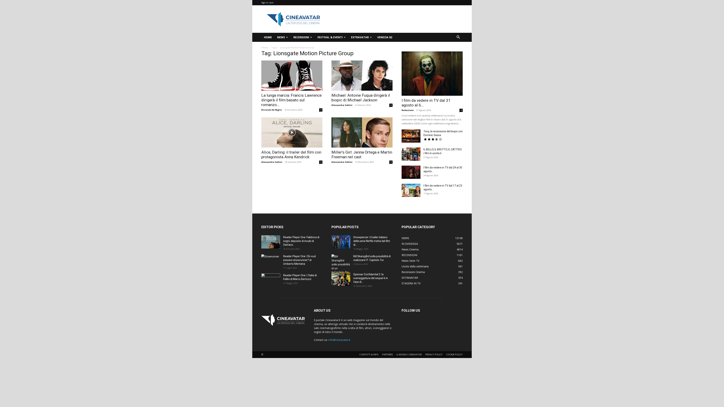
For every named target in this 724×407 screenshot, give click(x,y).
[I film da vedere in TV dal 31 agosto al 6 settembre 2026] (432, 73)
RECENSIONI (301, 37)
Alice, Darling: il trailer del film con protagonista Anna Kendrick (291, 154)
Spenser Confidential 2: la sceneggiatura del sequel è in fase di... (370, 278)
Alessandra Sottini (341, 105)
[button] (458, 37)
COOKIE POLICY (454, 354)
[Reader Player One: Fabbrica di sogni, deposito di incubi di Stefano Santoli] (270, 242)
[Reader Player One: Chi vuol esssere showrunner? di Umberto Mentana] (270, 261)
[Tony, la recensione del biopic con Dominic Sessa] (411, 136)
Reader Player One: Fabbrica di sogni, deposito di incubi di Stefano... (301, 241)
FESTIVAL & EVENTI (330, 37)
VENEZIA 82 (384, 37)
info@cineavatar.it (339, 340)
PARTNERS (387, 354)
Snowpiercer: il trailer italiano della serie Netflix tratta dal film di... (371, 241)
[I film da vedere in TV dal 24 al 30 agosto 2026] (411, 172)
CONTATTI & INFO (369, 354)
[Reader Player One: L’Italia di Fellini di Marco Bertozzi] (270, 280)
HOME (268, 37)
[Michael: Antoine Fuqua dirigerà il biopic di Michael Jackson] (362, 75)
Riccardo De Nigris (271, 109)
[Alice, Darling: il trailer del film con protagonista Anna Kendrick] (291, 132)
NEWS (281, 37)
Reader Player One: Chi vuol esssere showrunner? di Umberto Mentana (299, 260)
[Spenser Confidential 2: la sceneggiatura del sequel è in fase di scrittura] (340, 279)
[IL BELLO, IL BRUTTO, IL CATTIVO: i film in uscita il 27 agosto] (411, 154)
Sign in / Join (267, 2)
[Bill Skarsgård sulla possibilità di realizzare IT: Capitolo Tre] (340, 264)
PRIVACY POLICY (434, 354)
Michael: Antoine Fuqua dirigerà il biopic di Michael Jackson (360, 97)
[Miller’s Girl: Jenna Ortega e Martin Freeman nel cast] (362, 132)
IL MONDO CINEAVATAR (409, 354)
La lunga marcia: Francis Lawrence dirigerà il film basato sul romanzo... (291, 100)
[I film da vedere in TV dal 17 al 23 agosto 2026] (411, 190)
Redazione (408, 110)
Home (264, 47)
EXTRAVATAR (360, 37)
